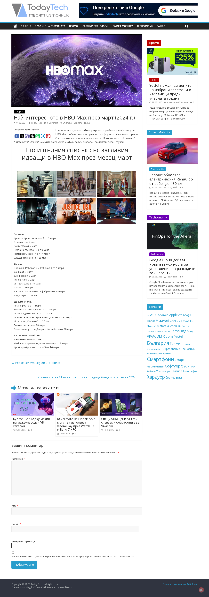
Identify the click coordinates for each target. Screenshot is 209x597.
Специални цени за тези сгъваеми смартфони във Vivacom (120, 422)
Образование (171, 349)
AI (156, 315)
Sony (190, 331)
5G (148, 315)
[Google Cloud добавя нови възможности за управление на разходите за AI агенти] (172, 224)
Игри (187, 344)
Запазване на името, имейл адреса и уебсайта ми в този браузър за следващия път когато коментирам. (73, 556)
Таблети (151, 371)
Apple (173, 315)
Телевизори (163, 371)
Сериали (78, 122)
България (67, 122)
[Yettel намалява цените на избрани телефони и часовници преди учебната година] (172, 50)
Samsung (178, 330)
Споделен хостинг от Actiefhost (180, 584)
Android (163, 315)
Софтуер (172, 366)
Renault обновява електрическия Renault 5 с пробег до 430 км (171, 179)
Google (187, 315)
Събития (188, 366)
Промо (73, 26)
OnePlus (185, 326)
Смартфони (160, 359)
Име (14, 505)
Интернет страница (23, 541)
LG (191, 321)
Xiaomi (168, 336)
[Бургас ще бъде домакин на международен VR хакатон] (32, 395)
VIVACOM (154, 336)
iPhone (177, 321)
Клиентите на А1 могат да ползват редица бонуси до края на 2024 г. (90, 377)
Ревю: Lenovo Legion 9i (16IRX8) (35, 363)
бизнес (170, 377)
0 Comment (52, 122)
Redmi (167, 331)
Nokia (178, 326)
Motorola (163, 326)
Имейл (16, 524)
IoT (171, 321)
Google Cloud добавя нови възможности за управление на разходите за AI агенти (172, 266)
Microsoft (151, 326)
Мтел (159, 349)
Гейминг (177, 343)
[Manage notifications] (201, 589)
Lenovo (185, 320)
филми (87, 122)
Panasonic (151, 331)
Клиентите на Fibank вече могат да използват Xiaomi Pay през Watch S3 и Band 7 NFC (76, 424)
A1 (152, 315)
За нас (161, 26)
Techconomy (145, 26)
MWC (172, 326)
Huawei (162, 320)
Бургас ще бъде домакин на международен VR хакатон (31, 422)
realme (160, 331)
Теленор (176, 371)
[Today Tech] (40, 5)
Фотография (190, 371)
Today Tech (36, 122)
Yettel (178, 336)
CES (180, 315)
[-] (76, 184)
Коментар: (18, 458)
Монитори (152, 349)
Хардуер (156, 377)
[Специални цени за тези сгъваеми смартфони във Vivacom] (121, 395)
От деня (26, 26)
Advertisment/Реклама (177, 102)
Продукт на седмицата (50, 26)
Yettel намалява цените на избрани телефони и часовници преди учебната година (170, 92)
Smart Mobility (123, 26)
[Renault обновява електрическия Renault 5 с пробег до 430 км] (172, 139)
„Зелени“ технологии (95, 26)
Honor (151, 321)
